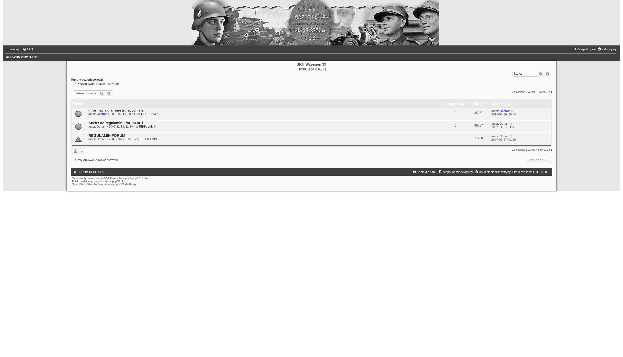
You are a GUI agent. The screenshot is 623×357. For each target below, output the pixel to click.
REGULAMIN (150, 114)
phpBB (103, 178)
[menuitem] (28, 49)
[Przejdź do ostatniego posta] (512, 111)
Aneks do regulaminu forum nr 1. (116, 123)
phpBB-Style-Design (125, 184)
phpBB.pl (117, 181)
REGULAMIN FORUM (106, 136)
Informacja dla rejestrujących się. (116, 110)
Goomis (102, 114)
